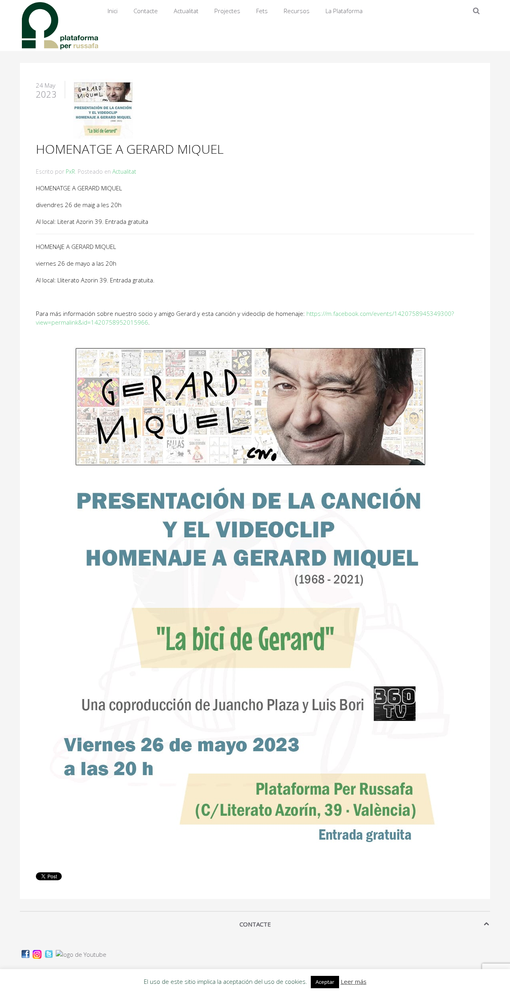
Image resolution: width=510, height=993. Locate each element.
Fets (262, 11)
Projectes (227, 11)
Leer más (354, 981)
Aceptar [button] (325, 981)
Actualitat (186, 11)
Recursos (297, 11)
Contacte (145, 11)
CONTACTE (255, 924)
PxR (70, 171)
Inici (113, 11)
